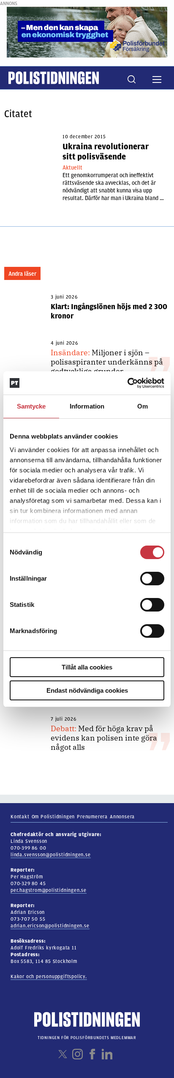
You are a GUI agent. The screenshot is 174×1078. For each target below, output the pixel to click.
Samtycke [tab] (31, 406)
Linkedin (107, 1054)
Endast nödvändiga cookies (87, 690)
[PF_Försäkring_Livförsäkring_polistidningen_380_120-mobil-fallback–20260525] (87, 32)
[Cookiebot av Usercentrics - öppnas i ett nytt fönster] (127, 383)
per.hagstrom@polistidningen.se (49, 890)
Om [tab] (142, 406)
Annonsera (122, 817)
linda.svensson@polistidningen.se (51, 855)
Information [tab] (87, 406)
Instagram (77, 1054)
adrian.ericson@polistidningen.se (50, 926)
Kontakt (20, 817)
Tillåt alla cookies (87, 667)
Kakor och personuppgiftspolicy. (49, 976)
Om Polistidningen (53, 817)
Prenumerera (92, 817)
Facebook (92, 1054)
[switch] (152, 578)
